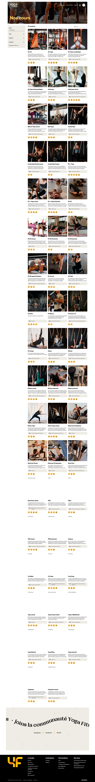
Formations (30, 771)
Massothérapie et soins (79, 765)
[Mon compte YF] (80, 5)
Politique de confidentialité (27, 780)
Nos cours (63, 5)
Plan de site (35, 780)
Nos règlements (62, 766)
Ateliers (29, 773)
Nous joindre (61, 768)
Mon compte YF (31, 775)
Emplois (47, 762)
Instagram (37, 732)
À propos (48, 760)
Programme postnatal (79, 767)
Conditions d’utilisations (63, 764)
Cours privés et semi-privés (80, 760)
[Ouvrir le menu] (83, 5)
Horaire (75, 5)
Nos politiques (61, 762)
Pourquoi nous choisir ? (33, 766)
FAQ (59, 760)
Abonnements (70, 5)
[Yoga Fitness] (13, 5)
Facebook (48, 732)
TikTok (59, 732)
